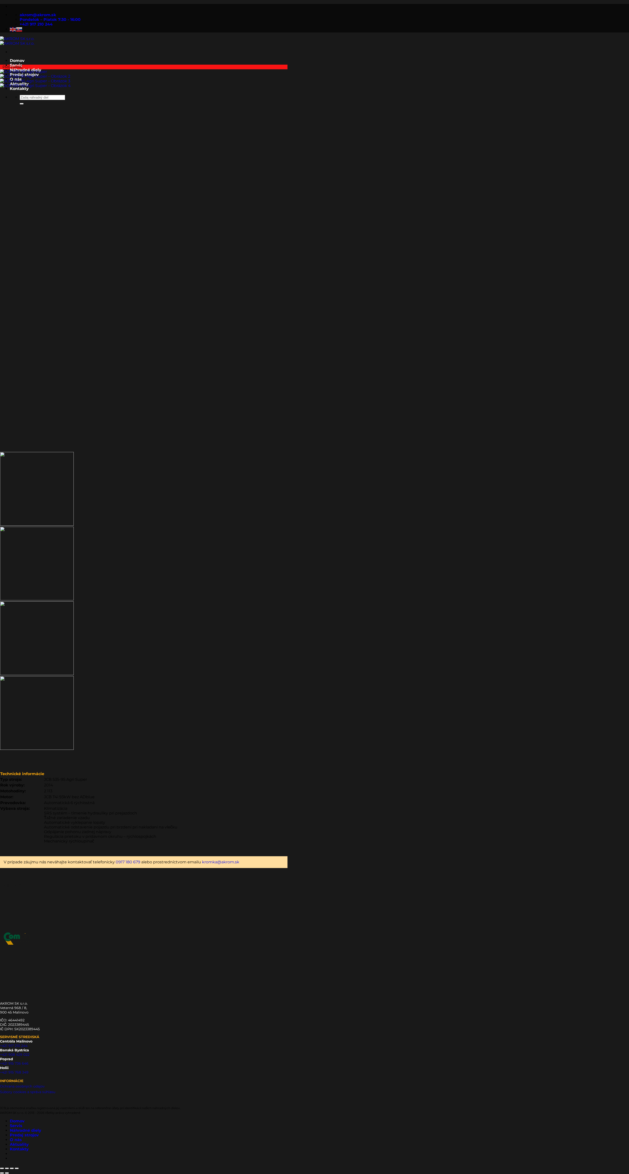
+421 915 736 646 (14, 1063)
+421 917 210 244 (14, 1046)
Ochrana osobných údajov (22, 1086)
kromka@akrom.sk (220, 862)
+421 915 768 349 (14, 1072)
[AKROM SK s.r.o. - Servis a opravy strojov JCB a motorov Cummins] (17, 41)
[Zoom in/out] (2, 1168)
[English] (13, 29)
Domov (17, 60)
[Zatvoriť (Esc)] (17, 1168)
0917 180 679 (128, 862)
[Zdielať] (12, 1168)
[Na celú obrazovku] (7, 1168)
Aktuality (19, 1144)
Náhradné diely (25, 1130)
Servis (16, 1125)
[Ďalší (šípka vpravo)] (7, 1173)
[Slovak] (19, 29)
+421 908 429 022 (14, 1054)
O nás (16, 1139)
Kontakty (19, 1149)
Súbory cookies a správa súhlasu (27, 1092)
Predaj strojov (24, 1135)
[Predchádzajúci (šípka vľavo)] (2, 1173)
